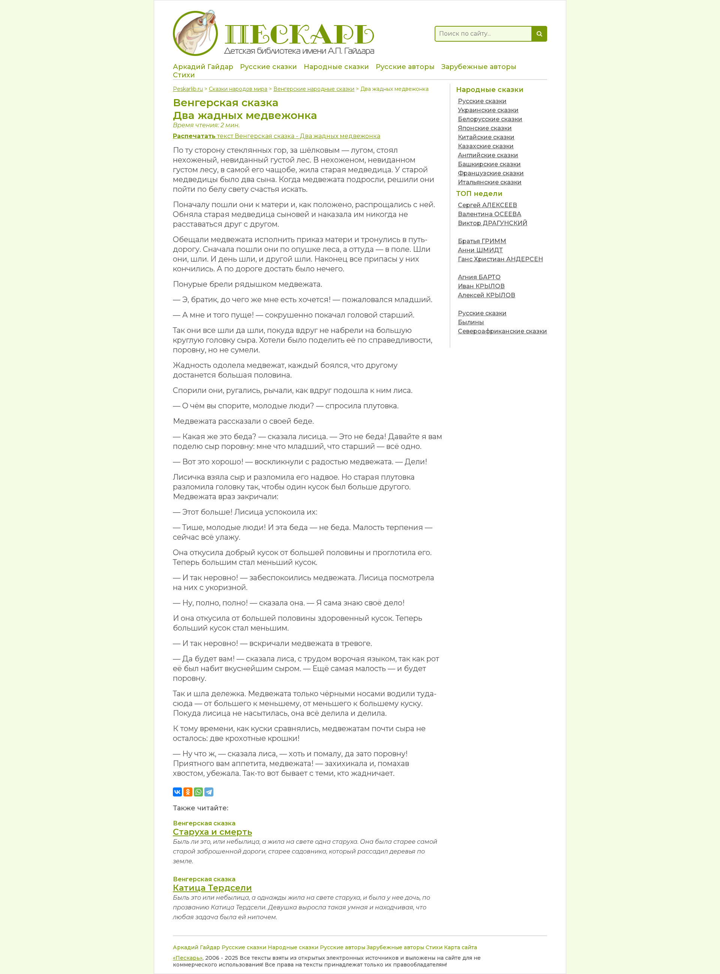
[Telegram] (208, 791)
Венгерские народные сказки (313, 89)
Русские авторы (405, 67)
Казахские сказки (486, 146)
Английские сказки (488, 155)
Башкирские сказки (489, 164)
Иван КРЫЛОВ (481, 286)
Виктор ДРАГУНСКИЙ (492, 223)
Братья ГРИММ (482, 241)
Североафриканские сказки (502, 331)
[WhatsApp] (198, 791)
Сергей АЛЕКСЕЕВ (487, 205)
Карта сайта (460, 947)
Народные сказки (336, 67)
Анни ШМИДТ (480, 250)
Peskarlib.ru (188, 89)
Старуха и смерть (212, 832)
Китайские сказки (486, 137)
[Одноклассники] (187, 791)
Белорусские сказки (490, 119)
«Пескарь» (187, 957)
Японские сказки (485, 128)
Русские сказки (268, 67)
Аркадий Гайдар (203, 67)
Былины (471, 322)
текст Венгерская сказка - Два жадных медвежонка (276, 136)
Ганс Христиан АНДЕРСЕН (500, 259)
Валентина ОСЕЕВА (489, 214)
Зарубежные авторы (478, 67)
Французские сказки (491, 173)
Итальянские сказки (490, 182)
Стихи (184, 75)
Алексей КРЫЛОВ (486, 295)
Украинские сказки (488, 110)
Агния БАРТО (479, 277)
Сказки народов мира (238, 89)
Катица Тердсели (212, 888)
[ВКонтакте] (177, 791)
